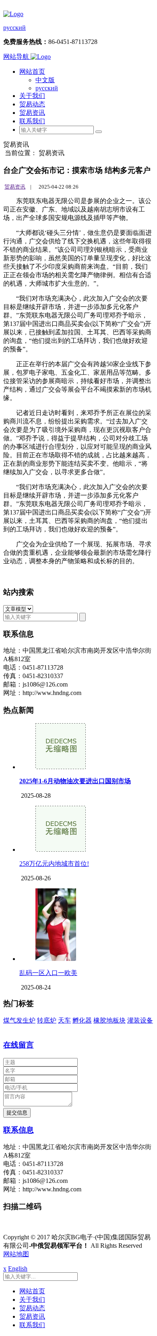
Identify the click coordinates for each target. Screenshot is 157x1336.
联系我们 (32, 121)
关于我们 (32, 95)
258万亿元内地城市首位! (54, 863)
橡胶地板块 (109, 1020)
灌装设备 (140, 1020)
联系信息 (18, 1130)
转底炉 (46, 1020)
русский (14, 27)
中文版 (45, 80)
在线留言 (18, 1045)
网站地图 (16, 1254)
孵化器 (82, 1020)
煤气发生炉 (19, 1020)
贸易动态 (32, 104)
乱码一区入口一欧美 (48, 972)
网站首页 (32, 71)
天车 (64, 1020)
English (17, 1268)
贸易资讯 (32, 112)
